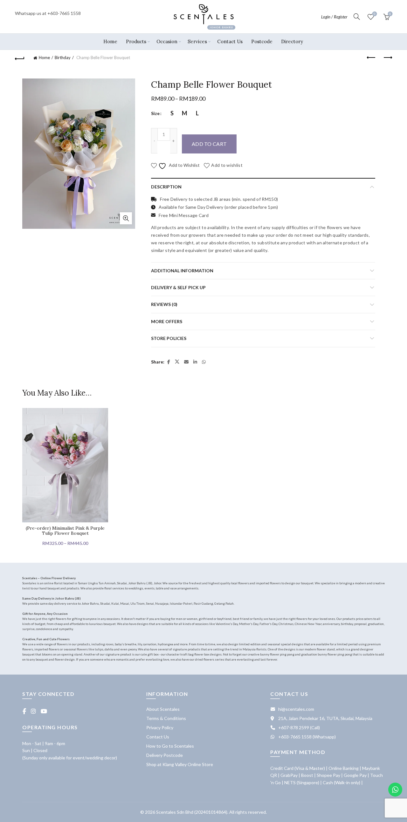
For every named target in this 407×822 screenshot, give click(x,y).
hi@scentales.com (296, 709)
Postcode (261, 41)
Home (110, 41)
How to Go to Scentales (170, 746)
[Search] (357, 16)
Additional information (182, 270)
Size (155, 113)
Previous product (371, 57)
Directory (292, 41)
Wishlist (375, 14)
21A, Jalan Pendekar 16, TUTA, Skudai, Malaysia (325, 718)
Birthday (63, 57)
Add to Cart (209, 144)
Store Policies (168, 338)
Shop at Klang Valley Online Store (179, 764)
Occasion (166, 41)
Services (197, 41)
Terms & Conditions (166, 718)
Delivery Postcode (164, 755)
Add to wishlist (227, 165)
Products (136, 41)
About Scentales (163, 709)
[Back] (20, 57)
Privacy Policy (159, 727)
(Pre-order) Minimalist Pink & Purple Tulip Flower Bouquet (65, 531)
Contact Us (230, 41)
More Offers (166, 321)
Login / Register (334, 16)
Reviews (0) (164, 304)
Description (166, 186)
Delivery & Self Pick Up (178, 287)
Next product (387, 57)
